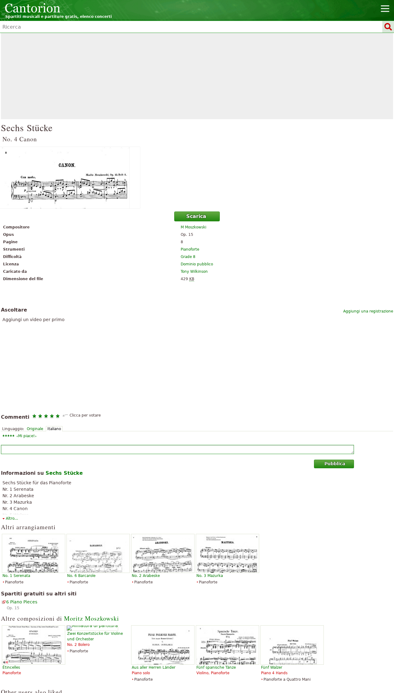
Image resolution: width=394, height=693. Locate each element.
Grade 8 (188, 257)
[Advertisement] (197, 76)
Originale (35, 429)
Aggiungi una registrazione (368, 311)
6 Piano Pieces (21, 601)
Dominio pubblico (197, 264)
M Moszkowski (193, 227)
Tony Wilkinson (194, 271)
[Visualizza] (197, 177)
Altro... (12, 518)
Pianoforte (190, 249)
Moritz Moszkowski (91, 618)
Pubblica (334, 463)
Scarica (196, 216)
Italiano (54, 429)
